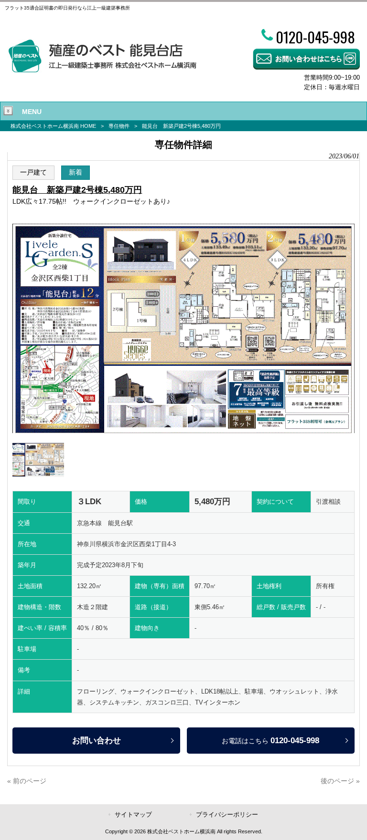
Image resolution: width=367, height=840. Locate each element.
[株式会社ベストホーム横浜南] (102, 70)
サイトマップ (133, 814)
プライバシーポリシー (227, 814)
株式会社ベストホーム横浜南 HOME (53, 126)
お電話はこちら (270, 740)
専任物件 (119, 126)
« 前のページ (26, 781)
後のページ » (340, 781)
